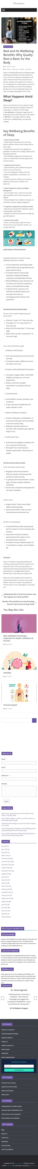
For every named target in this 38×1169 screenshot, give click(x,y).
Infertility (7, 672)
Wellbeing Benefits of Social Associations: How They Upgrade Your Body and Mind (20, 595)
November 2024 (6, 865)
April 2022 (4, 914)
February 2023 (5, 889)
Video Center (5, 1049)
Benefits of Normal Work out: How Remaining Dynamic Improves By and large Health (18, 602)
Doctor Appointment (8, 1057)
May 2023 (4, 880)
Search (34, 720)
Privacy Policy (5, 1145)
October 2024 (5, 868)
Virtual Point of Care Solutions (11, 1114)
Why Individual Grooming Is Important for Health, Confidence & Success (18, 638)
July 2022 (4, 904)
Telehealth (4, 1053)
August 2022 (5, 901)
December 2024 (6, 861)
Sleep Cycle (15, 69)
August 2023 (5, 874)
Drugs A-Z (4, 1041)
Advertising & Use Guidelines (10, 1118)
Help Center (5, 1094)
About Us (4, 1134)
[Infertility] (19, 652)
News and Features (7, 1091)
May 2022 (4, 911)
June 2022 (4, 907)
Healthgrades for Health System (11, 1106)
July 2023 (4, 877)
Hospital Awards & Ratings (9, 1034)
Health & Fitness (8, 46)
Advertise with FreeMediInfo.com (11, 1110)
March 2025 (5, 855)
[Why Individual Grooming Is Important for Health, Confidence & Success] (19, 615)
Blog (2, 1130)
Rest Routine (8, 69)
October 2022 (5, 895)
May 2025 (4, 852)
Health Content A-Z (7, 1045)
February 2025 (5, 858)
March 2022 (5, 917)
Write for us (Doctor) (7, 1030)
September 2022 (6, 898)
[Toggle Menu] (3, 10)
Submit (6, 801)
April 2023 (4, 883)
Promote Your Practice (8, 1083)
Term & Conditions (7, 1149)
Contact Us (4, 1138)
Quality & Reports (7, 1038)
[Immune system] (19, 685)
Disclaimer (4, 1141)
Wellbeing (21, 69)
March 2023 (5, 886)
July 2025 (4, 846)
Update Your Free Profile (9, 1087)
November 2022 (6, 892)
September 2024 (6, 871)
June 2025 (4, 849)
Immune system (10, 705)
